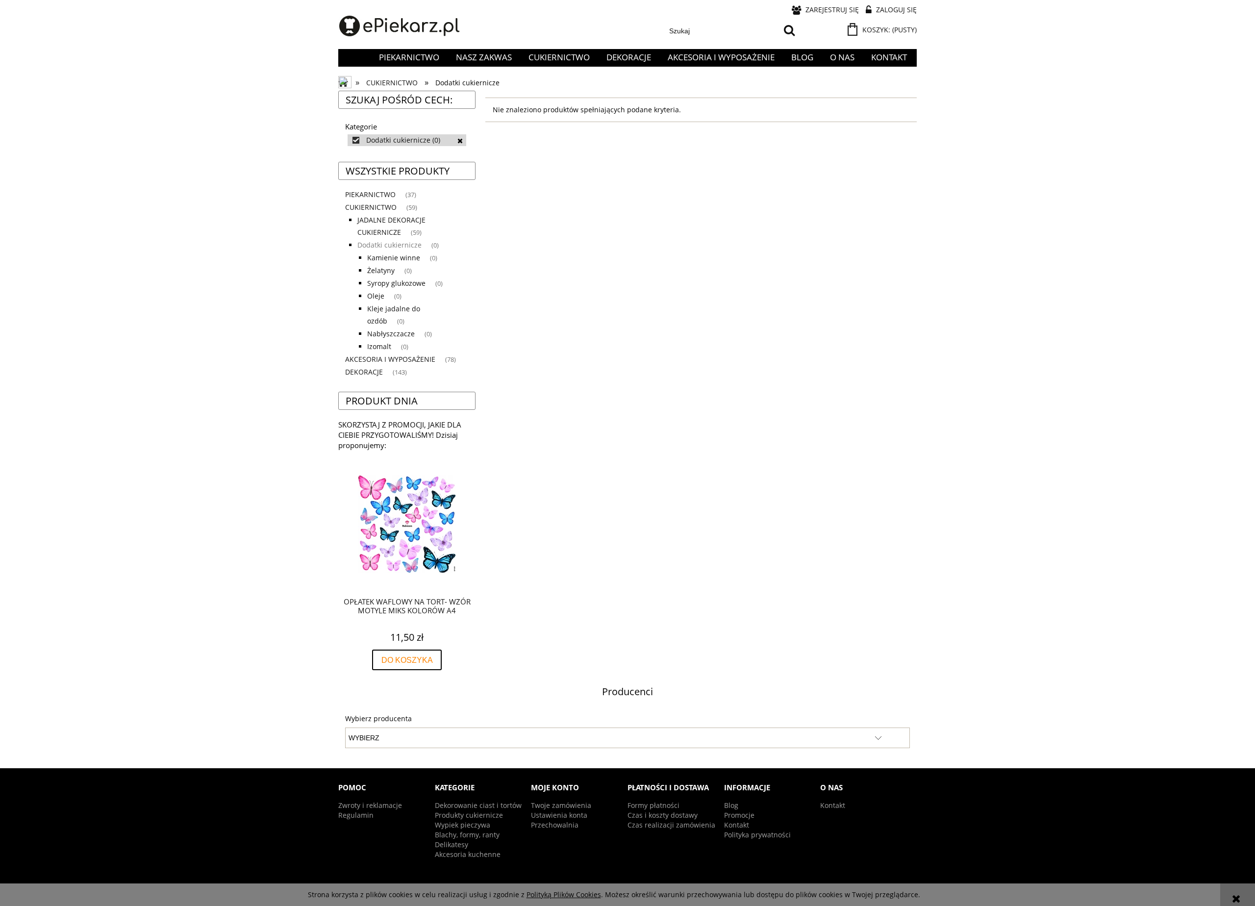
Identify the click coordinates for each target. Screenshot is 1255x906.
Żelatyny (381, 270)
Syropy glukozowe (396, 283)
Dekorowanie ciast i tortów (478, 805)
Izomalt (379, 346)
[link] (407, 140)
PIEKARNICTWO (370, 194)
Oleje (375, 296)
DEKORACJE (364, 372)
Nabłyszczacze (391, 333)
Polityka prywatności (757, 834)
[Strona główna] (399, 26)
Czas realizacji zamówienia (671, 825)
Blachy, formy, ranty (467, 834)
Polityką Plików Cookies (564, 894)
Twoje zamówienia (561, 805)
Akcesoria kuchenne (468, 854)
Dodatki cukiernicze (389, 245)
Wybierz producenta (378, 718)
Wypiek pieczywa (462, 825)
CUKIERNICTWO (371, 207)
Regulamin (356, 815)
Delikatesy (451, 844)
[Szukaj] (789, 31)
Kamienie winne (393, 257)
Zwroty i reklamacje (370, 805)
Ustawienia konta (559, 815)
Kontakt (736, 825)
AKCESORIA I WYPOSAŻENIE (390, 359)
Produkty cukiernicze (469, 815)
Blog (731, 805)
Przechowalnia (554, 825)
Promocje (739, 815)
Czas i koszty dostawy (663, 815)
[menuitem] (409, 57)
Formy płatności (653, 805)
